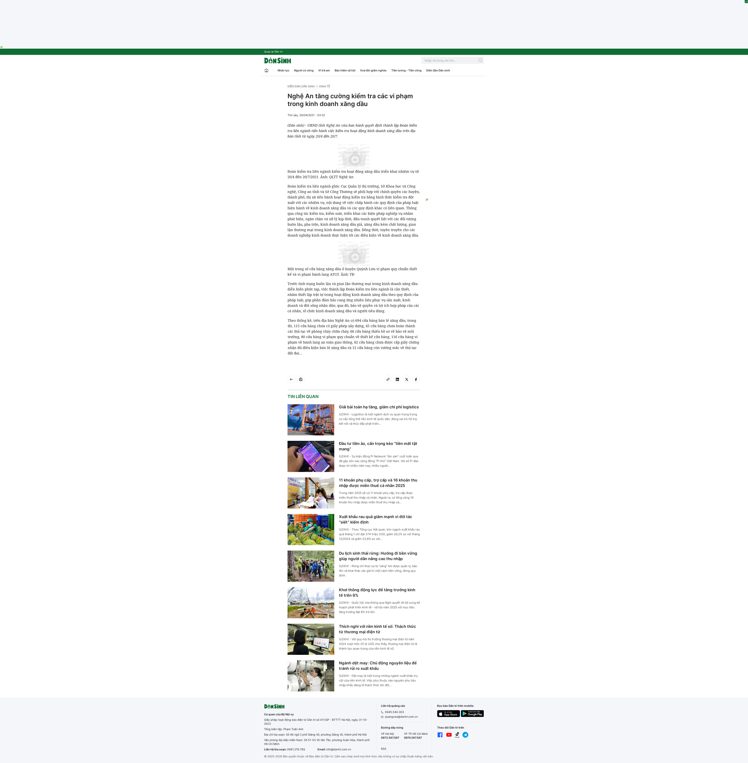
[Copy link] (388, 379)
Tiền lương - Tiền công (406, 70)
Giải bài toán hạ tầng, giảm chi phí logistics (379, 407)
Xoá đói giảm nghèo (373, 70)
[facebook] (416, 379)
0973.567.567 (390, 737)
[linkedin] (397, 379)
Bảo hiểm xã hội (345, 70)
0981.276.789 (296, 749)
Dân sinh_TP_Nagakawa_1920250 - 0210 (374, 2)
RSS (383, 748)
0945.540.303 (394, 712)
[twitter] (407, 379)
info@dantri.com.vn (338, 749)
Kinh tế (324, 86)
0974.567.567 (413, 737)
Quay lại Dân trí (273, 51)
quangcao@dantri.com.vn (401, 716)
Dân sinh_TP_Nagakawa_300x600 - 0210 (455, 89)
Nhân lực (283, 70)
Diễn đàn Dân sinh (438, 70)
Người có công (304, 70)
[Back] (291, 379)
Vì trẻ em (324, 70)
